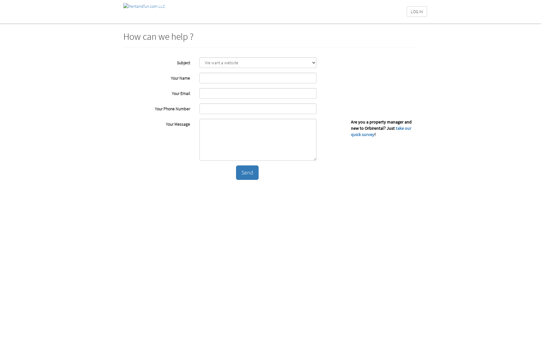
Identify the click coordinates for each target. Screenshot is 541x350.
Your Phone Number (172, 109)
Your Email (181, 93)
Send (247, 172)
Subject (183, 62)
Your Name (180, 78)
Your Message (178, 124)
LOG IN (417, 11)
